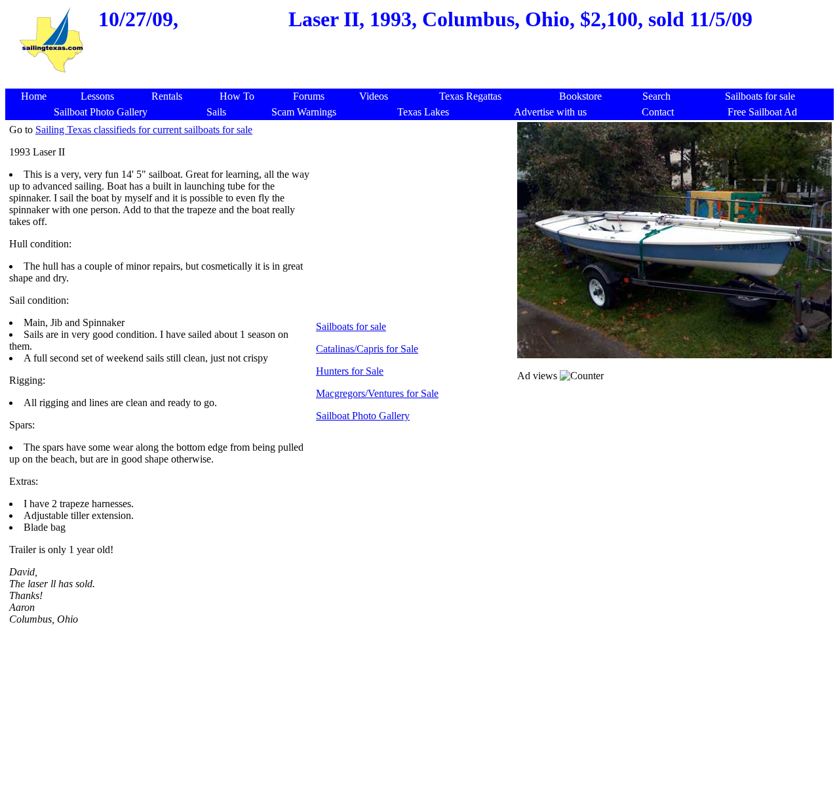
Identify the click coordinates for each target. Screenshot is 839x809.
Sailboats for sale (351, 326)
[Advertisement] (422, 82)
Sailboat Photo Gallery (363, 415)
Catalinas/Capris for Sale (367, 348)
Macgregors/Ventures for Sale (377, 393)
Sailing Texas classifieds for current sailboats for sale (143, 129)
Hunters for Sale (349, 371)
